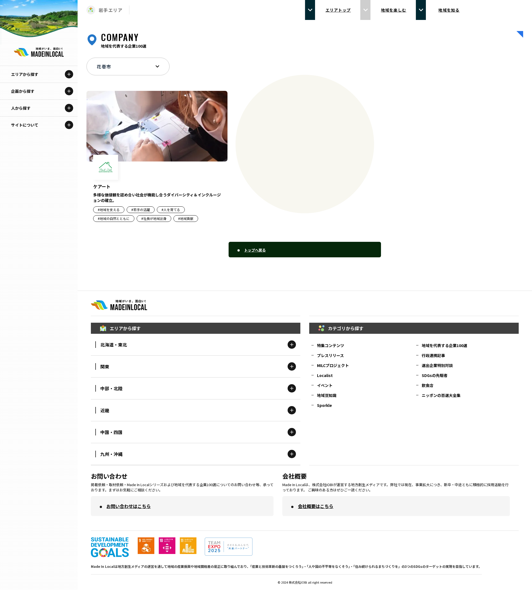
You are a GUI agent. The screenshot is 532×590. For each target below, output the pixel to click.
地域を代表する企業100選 (444, 345)
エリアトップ (338, 10)
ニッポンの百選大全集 (441, 395)
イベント (324, 385)
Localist (325, 375)
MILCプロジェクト (333, 365)
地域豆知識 (326, 395)
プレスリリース (330, 355)
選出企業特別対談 (437, 365)
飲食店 (427, 385)
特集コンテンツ (330, 345)
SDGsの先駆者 (434, 375)
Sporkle (324, 405)
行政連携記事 (433, 355)
